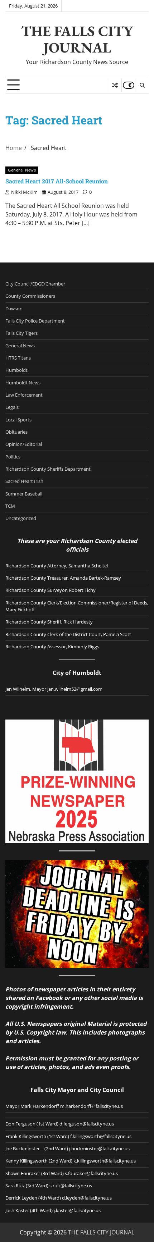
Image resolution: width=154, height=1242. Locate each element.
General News (22, 170)
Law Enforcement (24, 395)
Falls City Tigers (21, 333)
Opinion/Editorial (23, 444)
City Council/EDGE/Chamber (35, 283)
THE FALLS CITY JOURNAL (77, 39)
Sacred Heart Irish (24, 481)
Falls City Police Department (35, 321)
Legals (12, 407)
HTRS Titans (18, 358)
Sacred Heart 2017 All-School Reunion (56, 181)
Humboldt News (22, 382)
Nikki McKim (24, 192)
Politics (12, 456)
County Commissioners (30, 296)
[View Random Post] (114, 85)
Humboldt (16, 370)
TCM (10, 506)
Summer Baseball (23, 493)
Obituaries (16, 432)
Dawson (14, 308)
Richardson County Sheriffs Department (48, 469)
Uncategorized (20, 518)
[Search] (142, 85)
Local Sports (18, 419)
